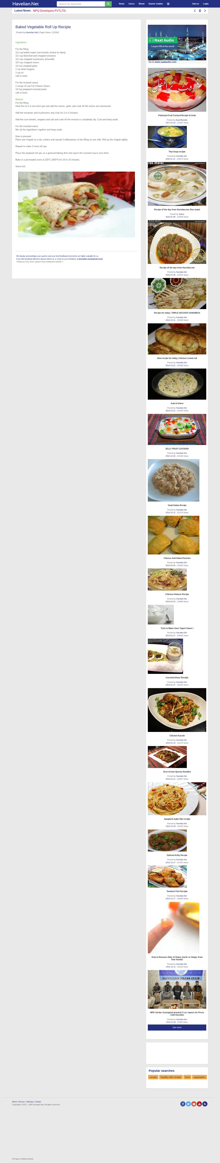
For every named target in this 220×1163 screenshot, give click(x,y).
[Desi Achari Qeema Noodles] (177, 757)
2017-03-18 (171, 123)
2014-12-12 (171, 512)
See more (177, 1027)
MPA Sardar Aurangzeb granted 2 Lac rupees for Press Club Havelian (177, 1013)
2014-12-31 (171, 320)
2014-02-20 (171, 601)
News (121, 4)
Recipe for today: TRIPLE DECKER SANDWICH (177, 313)
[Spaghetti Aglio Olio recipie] (177, 798)
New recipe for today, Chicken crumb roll (177, 358)
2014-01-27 (171, 636)
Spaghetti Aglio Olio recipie (177, 819)
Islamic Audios (155, 4)
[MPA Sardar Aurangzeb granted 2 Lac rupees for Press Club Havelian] (177, 989)
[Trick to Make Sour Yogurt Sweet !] (177, 615)
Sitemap (29, 1102)
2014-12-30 (171, 456)
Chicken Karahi (177, 735)
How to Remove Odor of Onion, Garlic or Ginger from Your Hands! (177, 958)
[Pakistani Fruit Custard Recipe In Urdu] (177, 90)
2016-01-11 (171, 159)
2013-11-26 (171, 1022)
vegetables (199, 1077)
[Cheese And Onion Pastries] (177, 535)
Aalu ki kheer (177, 403)
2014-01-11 (171, 779)
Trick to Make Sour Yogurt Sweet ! (177, 628)
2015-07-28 (171, 275)
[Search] (108, 4)
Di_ (35, 10)
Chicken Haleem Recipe (177, 594)
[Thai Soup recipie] (177, 137)
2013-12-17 (171, 899)
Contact (38, 1102)
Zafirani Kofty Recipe (177, 855)
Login (205, 4)
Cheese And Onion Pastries (177, 558)
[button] (168, 3)
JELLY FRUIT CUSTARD (177, 449)
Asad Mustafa (181, 120)
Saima (181, 214)
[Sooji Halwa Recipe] (177, 480)
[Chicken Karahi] (177, 710)
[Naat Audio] (177, 42)
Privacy (21, 1102)
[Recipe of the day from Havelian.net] (177, 242)
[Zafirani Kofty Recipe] (177, 841)
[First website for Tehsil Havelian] (32, 4)
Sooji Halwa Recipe (177, 505)
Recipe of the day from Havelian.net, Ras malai (177, 209)
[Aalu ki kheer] (177, 384)
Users (132, 4)
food (187, 1077)
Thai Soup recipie (177, 152)
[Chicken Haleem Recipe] (177, 580)
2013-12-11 (171, 967)
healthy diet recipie (171, 1077)
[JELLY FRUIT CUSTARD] (177, 429)
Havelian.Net (32, 32)
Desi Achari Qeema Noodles (177, 772)
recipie (153, 1077)
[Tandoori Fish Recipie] (177, 877)
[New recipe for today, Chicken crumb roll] (177, 338)
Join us (195, 4)
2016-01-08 (171, 217)
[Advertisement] (175, 1052)
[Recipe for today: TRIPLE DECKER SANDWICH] (177, 293)
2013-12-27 (171, 862)
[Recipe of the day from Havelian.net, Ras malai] (177, 184)
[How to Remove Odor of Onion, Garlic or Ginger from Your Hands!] (177, 927)
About (14, 1102)
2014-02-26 (171, 565)
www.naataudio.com (166, 62)
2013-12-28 (171, 826)
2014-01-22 (171, 743)
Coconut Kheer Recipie (177, 677)
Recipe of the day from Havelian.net (177, 267)
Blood (141, 4)
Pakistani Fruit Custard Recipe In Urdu (177, 115)
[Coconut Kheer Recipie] (177, 656)
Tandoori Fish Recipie (177, 891)
